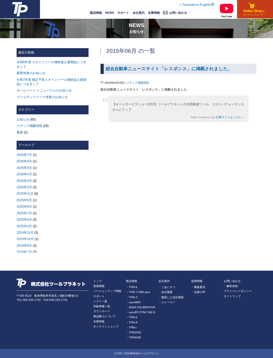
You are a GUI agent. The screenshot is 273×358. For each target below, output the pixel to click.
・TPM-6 (131, 287)
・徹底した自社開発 (171, 297)
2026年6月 (24, 161)
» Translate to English (195, 4)
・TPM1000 (133, 337)
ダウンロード (101, 311)
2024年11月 (25, 232)
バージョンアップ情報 (107, 291)
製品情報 (96, 12)
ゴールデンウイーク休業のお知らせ (42, 97)
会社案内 (164, 281)
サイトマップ (232, 296)
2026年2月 (24, 187)
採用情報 (196, 281)
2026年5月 (24, 168)
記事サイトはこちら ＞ (230, 117)
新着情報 (99, 286)
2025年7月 (24, 213)
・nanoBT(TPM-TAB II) (140, 312)
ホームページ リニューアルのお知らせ (44, 90)
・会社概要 (165, 292)
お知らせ (23, 119)
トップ (97, 281)
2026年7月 (24, 155)
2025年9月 (24, 200)
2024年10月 (25, 239)
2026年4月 (24, 174)
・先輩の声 (198, 292)
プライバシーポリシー (238, 291)
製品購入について (104, 316)
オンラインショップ (106, 326)
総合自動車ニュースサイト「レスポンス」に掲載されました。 (169, 68)
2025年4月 (24, 226)
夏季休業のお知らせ (31, 73)
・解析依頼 (231, 286)
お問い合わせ (232, 281)
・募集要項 (198, 287)
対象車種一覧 (101, 306)
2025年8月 (24, 206)
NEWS (109, 12)
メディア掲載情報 (138, 82)
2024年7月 (24, 252)
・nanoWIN (133, 302)
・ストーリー (166, 302)
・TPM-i (131, 327)
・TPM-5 (131, 317)
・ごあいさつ (166, 287)
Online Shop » (253, 12)
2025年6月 (24, 219)
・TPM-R (132, 322)
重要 (20, 132)
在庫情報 (154, 12)
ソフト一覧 (100, 301)
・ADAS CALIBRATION (140, 307)
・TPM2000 (133, 332)
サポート (123, 12)
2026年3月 (24, 180)
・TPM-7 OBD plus (138, 292)
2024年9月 (24, 245)
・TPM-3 (131, 297)
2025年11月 (25, 193)
